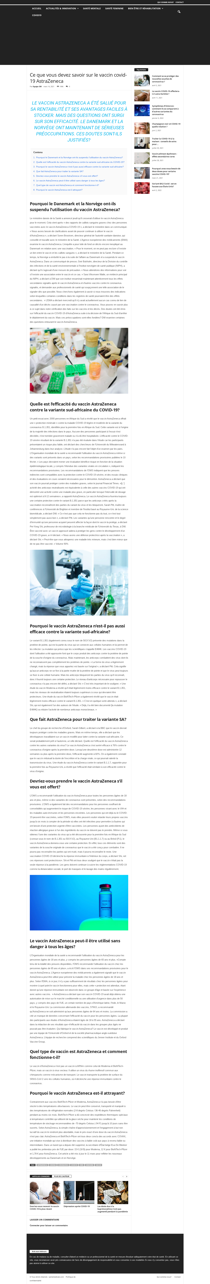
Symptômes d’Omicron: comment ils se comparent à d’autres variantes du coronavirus (165, 110)
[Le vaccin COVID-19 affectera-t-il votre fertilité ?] (142, 95)
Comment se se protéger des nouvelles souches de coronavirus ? (165, 79)
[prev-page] (123, 1176)
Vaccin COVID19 (45, 69)
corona (53, 1165)
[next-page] (126, 1176)
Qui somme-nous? (165, 2)
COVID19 (36, 15)
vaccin (98, 1165)
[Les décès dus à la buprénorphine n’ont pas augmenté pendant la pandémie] (112, 1192)
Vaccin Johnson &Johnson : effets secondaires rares (164, 155)
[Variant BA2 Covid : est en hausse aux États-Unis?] (142, 188)
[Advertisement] (105, 41)
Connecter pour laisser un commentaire (49, 1225)
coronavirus (63, 1165)
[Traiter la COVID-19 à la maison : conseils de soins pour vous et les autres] (142, 143)
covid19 (74, 1165)
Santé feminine (114, 8)
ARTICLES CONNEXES (41, 1176)
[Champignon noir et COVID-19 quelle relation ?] (142, 128)
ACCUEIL (36, 8)
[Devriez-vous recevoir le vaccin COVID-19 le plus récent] (45, 1192)
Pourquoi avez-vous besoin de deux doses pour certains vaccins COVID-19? (166, 171)
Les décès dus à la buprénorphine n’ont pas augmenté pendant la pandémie (112, 1209)
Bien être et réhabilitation (144, 8)
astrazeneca (42, 1165)
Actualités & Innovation (61, 8)
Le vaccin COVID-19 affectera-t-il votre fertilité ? (166, 92)
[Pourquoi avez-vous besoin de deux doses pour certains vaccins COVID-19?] (142, 173)
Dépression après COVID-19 (77, 1206)
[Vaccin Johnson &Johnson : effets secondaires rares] (142, 158)
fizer (81, 1165)
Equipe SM (37, 86)
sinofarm (89, 1165)
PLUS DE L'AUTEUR (61, 1176)
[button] (179, 11)
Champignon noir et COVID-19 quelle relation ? (166, 125)
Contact (180, 2)
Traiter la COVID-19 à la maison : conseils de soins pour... (164, 141)
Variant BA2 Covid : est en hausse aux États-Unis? (164, 185)
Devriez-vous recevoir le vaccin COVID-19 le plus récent (44, 1207)
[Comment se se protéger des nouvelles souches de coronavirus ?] (142, 80)
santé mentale (92, 8)
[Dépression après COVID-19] (79, 1192)
